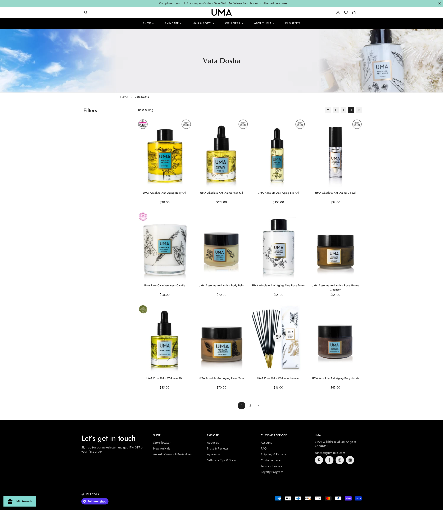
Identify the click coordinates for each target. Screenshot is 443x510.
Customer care (271, 460)
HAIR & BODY (202, 23)
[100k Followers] (340, 460)
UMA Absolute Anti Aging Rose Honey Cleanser (335, 287)
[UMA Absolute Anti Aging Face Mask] (221, 337)
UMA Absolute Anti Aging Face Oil (221, 193)
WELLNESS (232, 23)
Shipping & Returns (274, 454)
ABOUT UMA (262, 23)
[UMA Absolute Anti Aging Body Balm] (221, 245)
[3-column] (343, 110)
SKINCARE (172, 23)
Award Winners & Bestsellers (172, 454)
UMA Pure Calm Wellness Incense (278, 378)
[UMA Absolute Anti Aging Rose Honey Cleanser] (335, 245)
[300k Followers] (329, 460)
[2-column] (336, 110)
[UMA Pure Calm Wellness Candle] (164, 245)
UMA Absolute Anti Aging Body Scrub (335, 378)
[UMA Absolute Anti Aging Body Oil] (164, 152)
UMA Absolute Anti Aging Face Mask (221, 378)
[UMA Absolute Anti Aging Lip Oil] (335, 152)
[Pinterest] (319, 460)
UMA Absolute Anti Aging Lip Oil (335, 193)
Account (266, 443)
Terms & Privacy (271, 466)
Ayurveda (213, 454)
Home (124, 97)
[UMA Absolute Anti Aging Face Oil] (221, 152)
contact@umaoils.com (330, 453)
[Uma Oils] (221, 12)
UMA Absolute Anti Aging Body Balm (221, 285)
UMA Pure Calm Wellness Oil (164, 378)
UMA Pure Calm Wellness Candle (164, 285)
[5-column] (359, 110)
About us (213, 443)
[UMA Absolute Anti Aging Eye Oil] (278, 152)
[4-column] (351, 110)
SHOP (147, 23)
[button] (354, 12)
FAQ (264, 449)
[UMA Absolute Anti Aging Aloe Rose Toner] (278, 245)
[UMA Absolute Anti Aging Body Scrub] (335, 337)
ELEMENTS (292, 23)
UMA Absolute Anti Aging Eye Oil (278, 193)
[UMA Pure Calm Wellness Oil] (164, 337)
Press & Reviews (218, 449)
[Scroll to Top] (436, 491)
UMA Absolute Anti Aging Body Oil (164, 193)
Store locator (162, 443)
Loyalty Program (272, 472)
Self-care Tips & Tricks (222, 460)
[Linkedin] (350, 460)
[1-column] (328, 110)
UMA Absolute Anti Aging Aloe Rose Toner (278, 285)
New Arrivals (161, 449)
